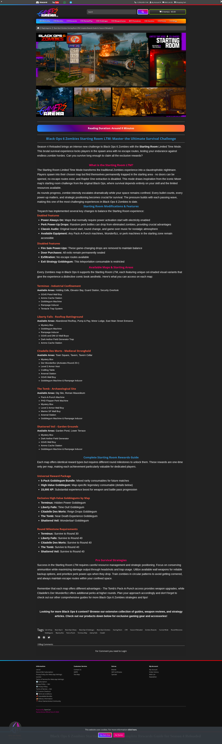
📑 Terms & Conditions (44, 694)
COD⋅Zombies (149, 21)
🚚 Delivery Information (44, 699)
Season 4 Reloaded (136, 630)
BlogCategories (46, 28)
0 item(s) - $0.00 (169, 11)
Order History (154, 672)
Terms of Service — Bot (44, 689)
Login (124, 651)
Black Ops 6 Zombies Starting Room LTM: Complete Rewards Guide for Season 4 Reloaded (83, 28)
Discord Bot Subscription (44, 672)
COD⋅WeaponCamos (118, 21)
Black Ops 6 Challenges (86, 630)
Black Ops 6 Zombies (103, 630)
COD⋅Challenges (102, 21)
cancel (38, 670)
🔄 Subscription (41, 682)
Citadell (102, 633)
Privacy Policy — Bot (43, 684)
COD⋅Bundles (58, 21)
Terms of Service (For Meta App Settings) (50, 679)
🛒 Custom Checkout (43, 691)
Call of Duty (48, 630)
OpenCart (47, 710)
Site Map (77, 674)
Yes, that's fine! (105, 735)
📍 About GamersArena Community (48, 701)
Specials (114, 674)
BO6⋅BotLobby (45, 21)
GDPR (76, 672)
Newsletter (153, 677)
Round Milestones (176, 630)
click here (132, 729)
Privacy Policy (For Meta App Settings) (49, 674)
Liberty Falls (93, 633)
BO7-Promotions (135, 21)
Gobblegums (49, 633)
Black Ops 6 (58, 630)
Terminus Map (82, 633)
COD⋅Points (162, 21)
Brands (113, 670)
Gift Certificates (116, 672)
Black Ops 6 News (71, 630)
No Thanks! (119, 735)
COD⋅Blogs (173, 21)
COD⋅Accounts (72, 21)
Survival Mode (163, 630)
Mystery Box (60, 633)
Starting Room (117, 630)
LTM (126, 630)
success (38, 677)
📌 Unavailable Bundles (44, 696)
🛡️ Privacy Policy (42, 687)
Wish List (152, 674)
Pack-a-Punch (70, 633)
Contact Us (77, 670)
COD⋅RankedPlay (86, 21)
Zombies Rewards (151, 630)
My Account (153, 670)
